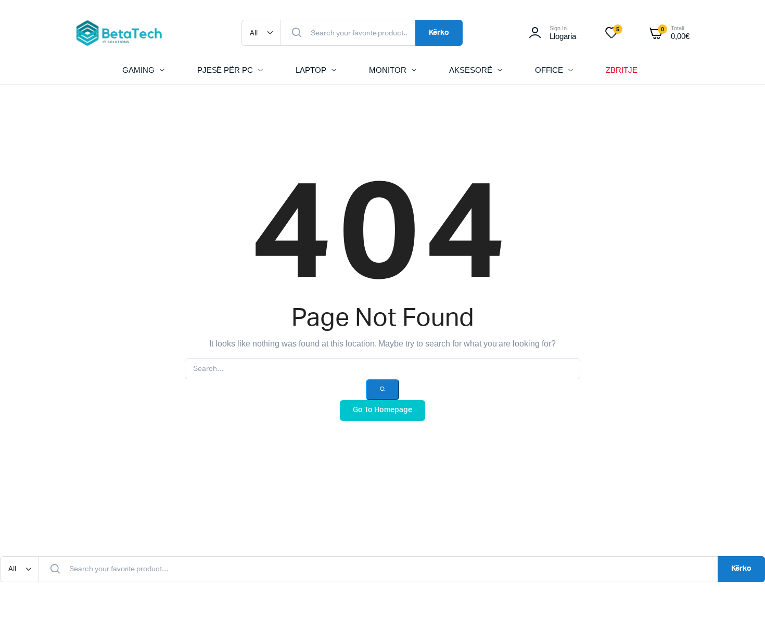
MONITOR (387, 70)
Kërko (439, 32)
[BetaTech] (119, 33)
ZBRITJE (622, 70)
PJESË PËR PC (225, 70)
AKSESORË (470, 70)
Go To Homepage (382, 410)
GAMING (138, 70)
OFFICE (549, 70)
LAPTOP (311, 70)
